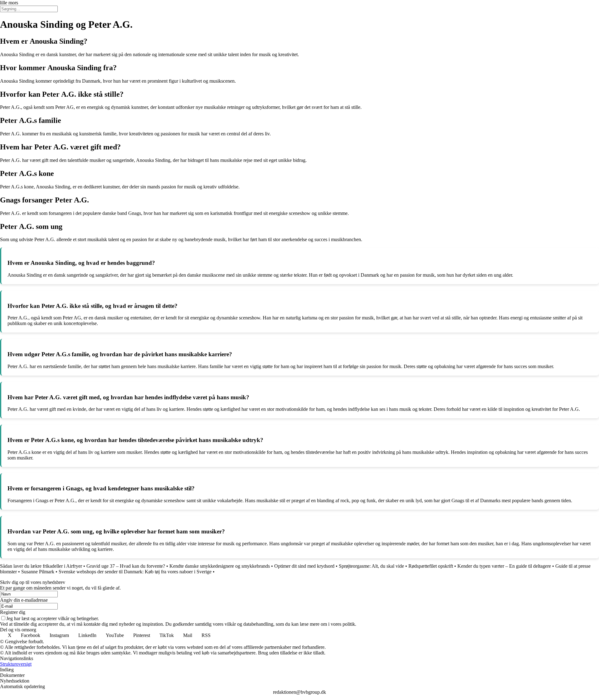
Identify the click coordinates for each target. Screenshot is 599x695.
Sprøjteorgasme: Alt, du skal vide (371, 566)
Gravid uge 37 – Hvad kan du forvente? (125, 566)
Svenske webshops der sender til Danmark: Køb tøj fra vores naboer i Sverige (135, 571)
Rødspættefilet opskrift (430, 566)
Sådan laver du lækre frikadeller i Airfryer (41, 566)
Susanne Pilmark (37, 571)
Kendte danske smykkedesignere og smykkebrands (219, 566)
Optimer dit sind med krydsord (304, 566)
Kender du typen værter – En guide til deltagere (504, 566)
